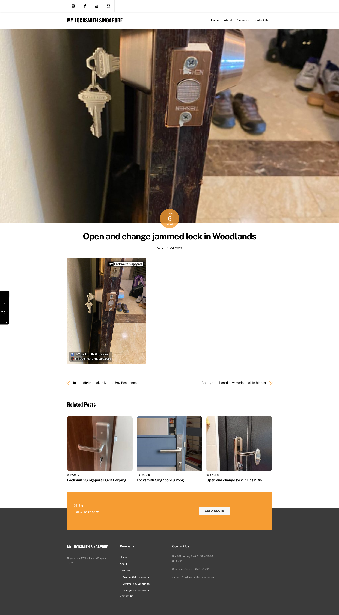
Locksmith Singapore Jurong (160, 480)
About (228, 20)
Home (215, 20)
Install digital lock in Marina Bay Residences (105, 383)
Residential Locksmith (136, 577)
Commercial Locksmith (136, 583)
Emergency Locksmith (136, 590)
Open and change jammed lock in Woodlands (169, 236)
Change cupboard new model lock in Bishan (233, 383)
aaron (161, 247)
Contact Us (261, 20)
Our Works (176, 247)
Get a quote (214, 510)
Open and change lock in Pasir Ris (234, 480)
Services (243, 20)
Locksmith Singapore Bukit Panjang (96, 480)
